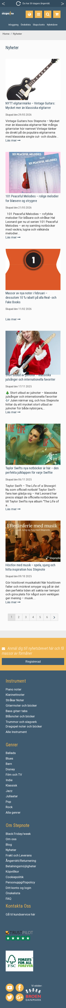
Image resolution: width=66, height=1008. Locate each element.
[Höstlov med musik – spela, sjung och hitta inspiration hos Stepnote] (33, 541)
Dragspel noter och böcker (24, 726)
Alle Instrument (16, 732)
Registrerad (33, 661)
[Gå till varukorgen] (56, 14)
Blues (9, 758)
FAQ (8, 898)
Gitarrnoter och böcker (21, 705)
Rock (9, 807)
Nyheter (11, 850)
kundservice (22, 914)
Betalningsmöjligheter (21, 866)
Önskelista (13, 893)
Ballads (11, 753)
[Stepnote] (8, 13)
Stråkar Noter (15, 700)
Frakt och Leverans (19, 855)
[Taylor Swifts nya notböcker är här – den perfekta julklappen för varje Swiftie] (33, 444)
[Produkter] (38, 14)
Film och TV (14, 774)
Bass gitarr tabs (16, 711)
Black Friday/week (18, 834)
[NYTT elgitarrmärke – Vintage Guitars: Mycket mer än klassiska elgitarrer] (33, 79)
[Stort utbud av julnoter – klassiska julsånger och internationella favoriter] (33, 351)
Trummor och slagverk (21, 722)
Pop (8, 802)
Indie (9, 780)
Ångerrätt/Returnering (21, 861)
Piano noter (13, 689)
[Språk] (29, 14)
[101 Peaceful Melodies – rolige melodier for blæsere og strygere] (33, 172)
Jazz (9, 791)
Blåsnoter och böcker (20, 716)
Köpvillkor (12, 871)
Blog (9, 844)
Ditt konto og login (18, 888)
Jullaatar (12, 796)
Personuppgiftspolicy (20, 882)
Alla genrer (13, 812)
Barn (9, 764)
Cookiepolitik (14, 877)
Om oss (11, 839)
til (11, 914)
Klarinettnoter (15, 694)
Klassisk (11, 785)
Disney (10, 769)
